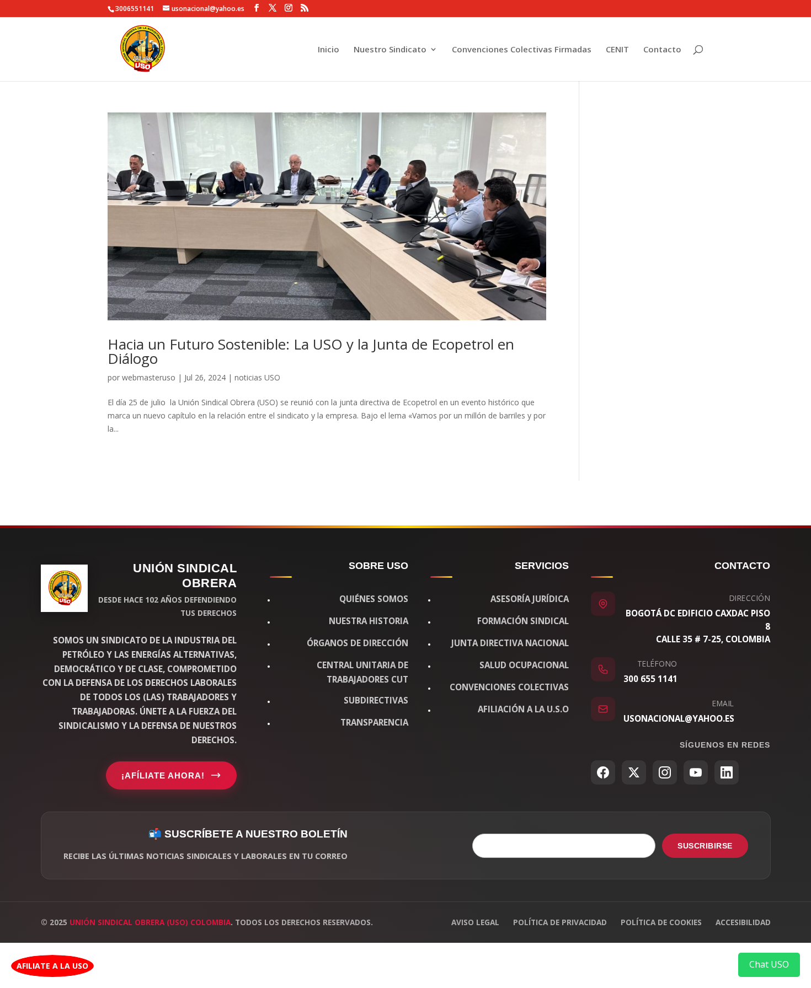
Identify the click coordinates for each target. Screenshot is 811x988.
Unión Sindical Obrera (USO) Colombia (150, 922)
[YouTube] (696, 772)
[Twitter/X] (634, 772)
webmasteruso (148, 377)
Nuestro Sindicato (390, 50)
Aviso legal (475, 922)
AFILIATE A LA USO (52, 965)
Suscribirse (705, 845)
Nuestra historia (368, 620)
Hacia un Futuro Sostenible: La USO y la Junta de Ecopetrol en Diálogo (311, 351)
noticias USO (257, 377)
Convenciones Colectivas (509, 686)
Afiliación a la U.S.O (523, 709)
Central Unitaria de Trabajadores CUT (362, 672)
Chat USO (769, 964)
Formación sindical (523, 620)
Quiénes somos (373, 598)
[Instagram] (665, 772)
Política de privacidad (560, 922)
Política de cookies (661, 922)
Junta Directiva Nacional (510, 642)
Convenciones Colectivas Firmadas (521, 50)
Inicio (328, 50)
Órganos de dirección (357, 642)
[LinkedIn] (726, 772)
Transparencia (374, 722)
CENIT (617, 50)
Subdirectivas (376, 700)
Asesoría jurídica (529, 598)
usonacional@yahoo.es (678, 718)
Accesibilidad (743, 922)
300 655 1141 (650, 678)
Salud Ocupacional (524, 664)
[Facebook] (603, 772)
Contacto (662, 50)
